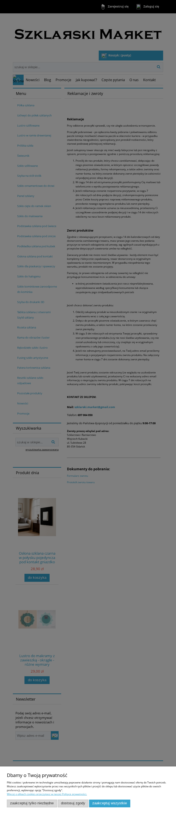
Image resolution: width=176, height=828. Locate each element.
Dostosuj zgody (73, 803)
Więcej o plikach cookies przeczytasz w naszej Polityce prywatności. (47, 794)
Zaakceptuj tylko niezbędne (32, 803)
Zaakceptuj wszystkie (109, 803)
